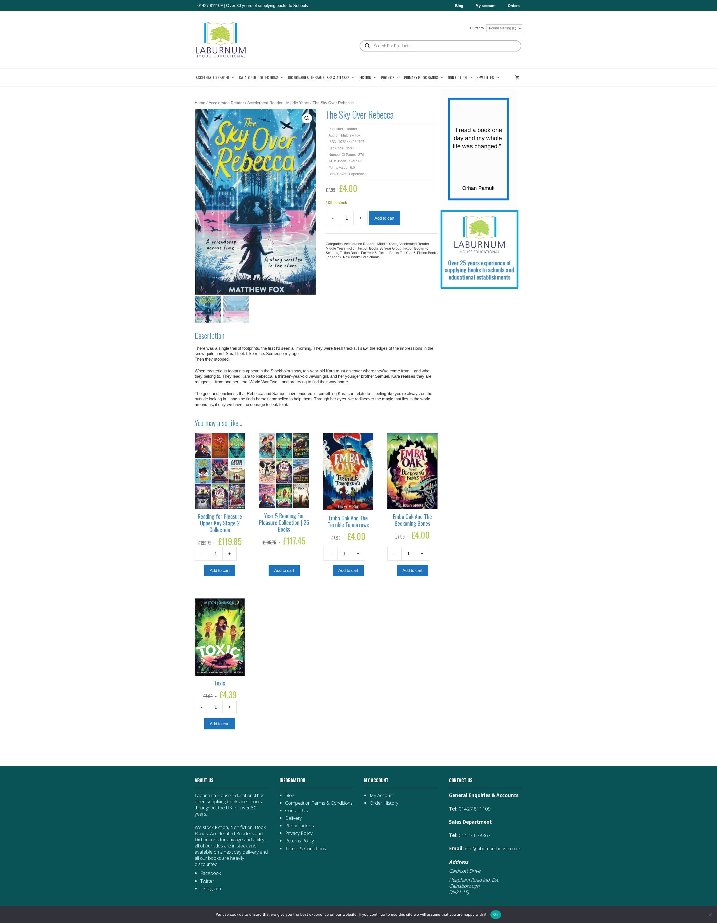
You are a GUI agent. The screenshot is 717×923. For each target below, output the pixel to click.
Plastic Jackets (299, 825)
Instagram (210, 888)
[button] (307, 118)
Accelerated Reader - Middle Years (278, 103)
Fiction (365, 77)
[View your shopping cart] (518, 77)
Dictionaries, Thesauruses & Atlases (318, 77)
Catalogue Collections (258, 77)
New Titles (485, 77)
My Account (382, 795)
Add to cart (384, 218)
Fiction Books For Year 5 (358, 253)
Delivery (293, 818)
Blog (459, 6)
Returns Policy (299, 840)
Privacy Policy (299, 833)
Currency (477, 28)
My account (485, 6)
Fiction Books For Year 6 (396, 253)
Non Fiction (457, 77)
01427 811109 (210, 5)
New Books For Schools (361, 257)
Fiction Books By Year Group (380, 248)
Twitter (207, 881)
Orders (514, 6)
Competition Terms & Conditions (319, 803)
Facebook (210, 873)
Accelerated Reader (212, 77)
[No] (710, 914)
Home (200, 103)
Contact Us (296, 810)
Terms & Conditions (305, 848)
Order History (384, 803)
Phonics (387, 77)
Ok (495, 914)
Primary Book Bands (421, 77)
